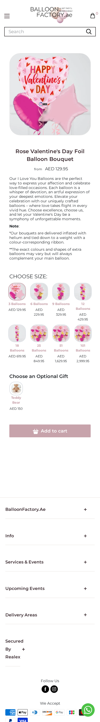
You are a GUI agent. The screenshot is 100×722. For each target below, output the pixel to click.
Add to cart (53, 431)
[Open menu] (7, 16)
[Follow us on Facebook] (45, 689)
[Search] (88, 31)
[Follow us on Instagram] (54, 689)
